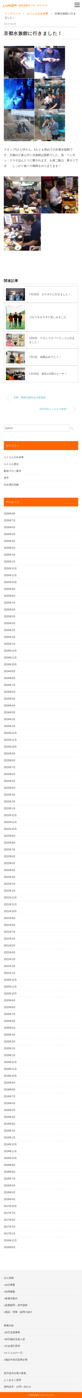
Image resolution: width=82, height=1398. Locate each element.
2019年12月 (10, 1062)
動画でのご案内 (12, 470)
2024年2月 (9, 719)
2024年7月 (9, 685)
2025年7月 (9, 602)
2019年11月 (10, 1069)
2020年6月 (9, 1021)
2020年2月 (9, 1048)
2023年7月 (9, 767)
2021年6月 (9, 938)
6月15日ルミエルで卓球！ (54, 409)
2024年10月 (10, 664)
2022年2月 (9, 883)
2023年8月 (9, 760)
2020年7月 (9, 1014)
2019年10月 (10, 1075)
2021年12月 (10, 897)
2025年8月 (9, 595)
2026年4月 (9, 541)
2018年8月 (9, 1171)
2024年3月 (9, 712)
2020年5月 (9, 1027)
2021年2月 (9, 966)
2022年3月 (9, 877)
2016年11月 (10, 1240)
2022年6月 (9, 856)
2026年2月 (9, 554)
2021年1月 (9, 973)
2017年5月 (9, 1219)
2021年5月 (9, 945)
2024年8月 (9, 678)
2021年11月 (10, 904)
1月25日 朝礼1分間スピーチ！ (48, 373)
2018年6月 (9, 1185)
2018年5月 (9, 1192)
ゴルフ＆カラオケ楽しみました (47, 317)
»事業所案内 (11, 1298)
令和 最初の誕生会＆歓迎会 (30, 397)
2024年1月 (9, 726)
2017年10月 (10, 1206)
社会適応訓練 (11, 484)
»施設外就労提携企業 (15, 1359)
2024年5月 (9, 698)
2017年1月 (9, 1233)
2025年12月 (10, 568)
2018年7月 (9, 1178)
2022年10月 (10, 829)
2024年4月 (9, 705)
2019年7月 (9, 1096)
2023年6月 (9, 774)
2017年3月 (9, 1226)
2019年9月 (9, 1082)
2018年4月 (9, 1199)
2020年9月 (9, 1000)
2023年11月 (10, 739)
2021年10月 (10, 911)
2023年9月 (9, 753)
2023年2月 (9, 801)
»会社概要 (9, 1284)
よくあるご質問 (12, 1380)
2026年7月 (9, 520)
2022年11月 (10, 822)
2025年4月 (9, 623)
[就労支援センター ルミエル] (25, 4)
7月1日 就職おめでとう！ (45, 356)
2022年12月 (10, 815)
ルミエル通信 (11, 464)
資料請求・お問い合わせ (17, 1386)
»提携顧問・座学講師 (15, 1305)
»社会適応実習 (12, 1345)
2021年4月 (9, 952)
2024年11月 (10, 657)
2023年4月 (9, 787)
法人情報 (9, 1277)
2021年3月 (9, 959)
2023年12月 (10, 733)
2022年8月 (9, 842)
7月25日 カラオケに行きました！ (50, 294)
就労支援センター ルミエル (41, 1395)
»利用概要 (9, 1291)
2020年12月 (10, 979)
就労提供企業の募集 (15, 1373)
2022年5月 (9, 863)
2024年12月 (10, 650)
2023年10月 (10, 746)
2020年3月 (9, 1041)
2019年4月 (9, 1117)
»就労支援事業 (12, 1332)
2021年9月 (9, 918)
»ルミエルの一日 (13, 1352)
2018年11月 (10, 1151)
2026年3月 (9, 547)
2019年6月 (9, 1103)
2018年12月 (10, 1144)
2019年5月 (9, 1110)
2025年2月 (9, 637)
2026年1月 (9, 561)
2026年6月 (9, 527)
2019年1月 (9, 1137)
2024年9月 (9, 671)
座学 (6, 477)
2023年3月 (9, 794)
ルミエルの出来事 (14, 457)
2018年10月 (10, 1158)
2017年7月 (9, 1213)
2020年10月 (10, 993)
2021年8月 (9, 925)
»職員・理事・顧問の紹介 (18, 1312)
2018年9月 (9, 1165)
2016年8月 (9, 1247)
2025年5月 (9, 616)
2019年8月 (9, 1089)
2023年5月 (9, 781)
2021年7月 (9, 931)
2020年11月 (10, 986)
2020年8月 (9, 1007)
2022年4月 (9, 870)
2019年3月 (9, 1123)
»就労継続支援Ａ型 (14, 1339)
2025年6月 (9, 609)
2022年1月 (9, 890)
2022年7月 (9, 849)
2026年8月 (9, 513)
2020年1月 (9, 1055)
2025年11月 (10, 575)
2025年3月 (9, 630)
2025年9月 (9, 589)
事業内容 (9, 1325)
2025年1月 (9, 643)
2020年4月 (9, 1034)
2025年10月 (10, 582)
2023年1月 (9, 808)
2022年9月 (9, 835)
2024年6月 (9, 691)
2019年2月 (9, 1130)
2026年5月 (9, 534)
